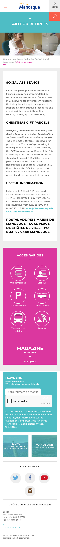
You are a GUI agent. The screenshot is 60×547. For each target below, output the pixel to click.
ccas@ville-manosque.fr (39, 208)
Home (6, 59)
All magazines (30, 362)
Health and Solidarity (23, 59)
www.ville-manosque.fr (19, 212)
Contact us (13, 528)
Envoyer (47, 398)
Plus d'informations (14, 381)
